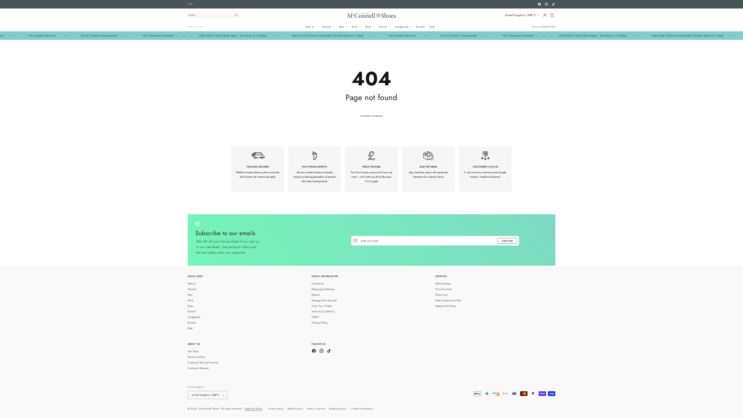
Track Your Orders (322, 306)
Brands (192, 323)
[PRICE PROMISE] (371, 169)
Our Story (193, 351)
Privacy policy (276, 408)
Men (190, 295)
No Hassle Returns (21, 36)
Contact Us (318, 283)
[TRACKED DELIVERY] (257, 169)
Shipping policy (338, 408)
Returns (316, 295)
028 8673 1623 (548, 26)
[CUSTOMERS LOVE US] (485, 169)
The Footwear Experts (136, 36)
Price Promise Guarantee (77, 36)
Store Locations (196, 357)
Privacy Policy (320, 323)
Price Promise (443, 289)
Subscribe (507, 240)
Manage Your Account (324, 300)
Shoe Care (441, 295)
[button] (191, 4)
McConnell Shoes (209, 408)
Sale (190, 328)
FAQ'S (315, 317)
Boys (190, 306)
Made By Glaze (253, 408)
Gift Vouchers (443, 283)
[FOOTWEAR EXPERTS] (314, 169)
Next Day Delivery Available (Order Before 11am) (306, 36)
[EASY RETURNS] (428, 169)
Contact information (362, 408)
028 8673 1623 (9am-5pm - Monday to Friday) (211, 36)
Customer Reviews (198, 368)
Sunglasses (194, 317)
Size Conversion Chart (448, 300)
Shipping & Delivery (323, 289)
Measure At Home (445, 306)
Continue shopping (371, 115)
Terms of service (316, 408)
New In (192, 283)
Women (192, 289)
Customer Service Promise (203, 362)
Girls (190, 300)
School (192, 311)
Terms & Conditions (323, 311)
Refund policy (295, 408)
